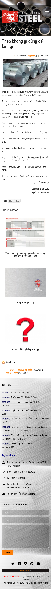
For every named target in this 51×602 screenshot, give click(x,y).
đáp (17, 201)
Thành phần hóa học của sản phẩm (18, 369)
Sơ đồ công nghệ (11, 372)
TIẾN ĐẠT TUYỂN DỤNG (20, 392)
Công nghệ (31, 55)
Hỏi (10, 201)
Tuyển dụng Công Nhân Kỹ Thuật (24, 397)
